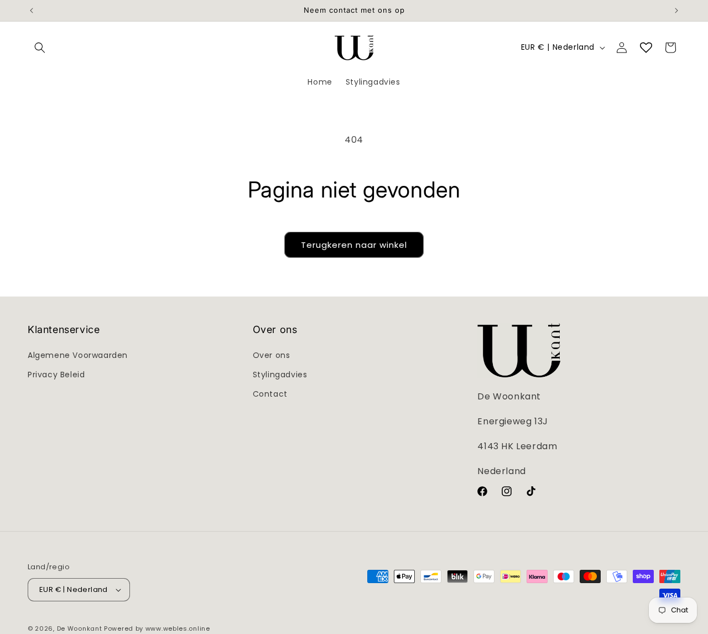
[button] (40, 47)
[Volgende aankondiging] (676, 10)
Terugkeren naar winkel (354, 245)
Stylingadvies (280, 374)
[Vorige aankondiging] (31, 10)
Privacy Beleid (56, 374)
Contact (270, 393)
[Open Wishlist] (646, 47)
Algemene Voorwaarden (78, 355)
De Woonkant (79, 628)
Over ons (271, 355)
